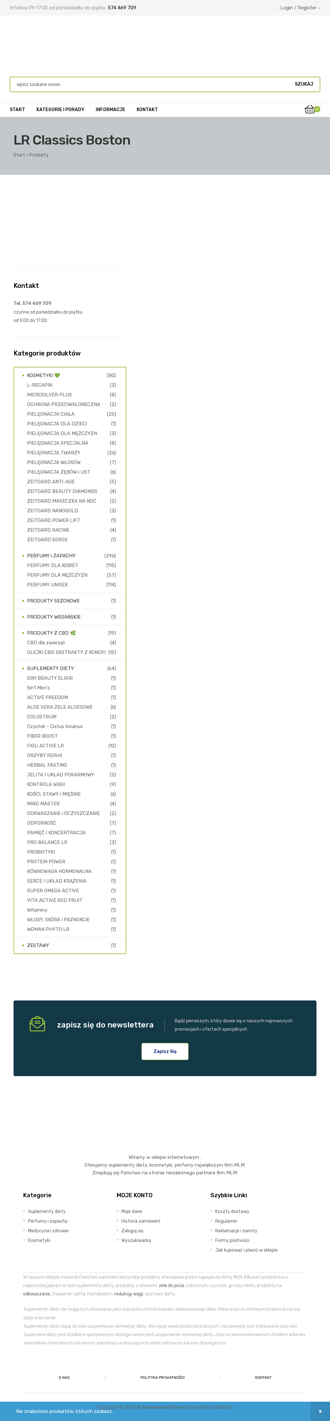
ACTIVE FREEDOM (47, 697)
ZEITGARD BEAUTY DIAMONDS (62, 491)
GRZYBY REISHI (44, 755)
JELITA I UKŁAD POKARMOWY (60, 775)
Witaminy (37, 910)
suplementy (122, 1165)
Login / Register (298, 8)
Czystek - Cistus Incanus (55, 726)
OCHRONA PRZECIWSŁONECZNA (63, 404)
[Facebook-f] (150, 1363)
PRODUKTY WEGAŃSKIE (54, 617)
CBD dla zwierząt (46, 643)
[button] (165, 1051)
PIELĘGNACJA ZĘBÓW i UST (58, 472)
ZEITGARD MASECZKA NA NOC (61, 501)
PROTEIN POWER (46, 862)
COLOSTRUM (41, 717)
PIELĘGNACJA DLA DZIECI (57, 424)
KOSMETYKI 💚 (43, 375)
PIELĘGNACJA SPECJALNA (57, 443)
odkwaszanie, (37, 1293)
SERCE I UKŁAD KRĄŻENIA (56, 881)
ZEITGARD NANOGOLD (52, 511)
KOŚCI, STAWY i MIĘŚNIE (54, 794)
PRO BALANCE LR (47, 842)
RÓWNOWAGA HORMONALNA (59, 871)
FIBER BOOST (42, 736)
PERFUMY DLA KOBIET (52, 565)
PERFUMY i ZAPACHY (51, 556)
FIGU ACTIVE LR (45, 746)
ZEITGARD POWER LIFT (53, 520)
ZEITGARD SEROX (47, 540)
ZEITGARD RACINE (48, 530)
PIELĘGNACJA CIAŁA (50, 414)
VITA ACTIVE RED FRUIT (54, 900)
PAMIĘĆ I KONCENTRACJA (56, 833)
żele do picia (171, 1285)
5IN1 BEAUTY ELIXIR (50, 678)
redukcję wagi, (129, 1293)
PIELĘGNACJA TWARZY (53, 453)
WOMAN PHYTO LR (48, 929)
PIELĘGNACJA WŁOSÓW (54, 462)
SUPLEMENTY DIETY (50, 668)
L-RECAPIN (39, 385)
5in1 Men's (38, 688)
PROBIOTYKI (41, 852)
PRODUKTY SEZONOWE (53, 601)
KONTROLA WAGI (46, 784)
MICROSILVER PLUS (49, 395)
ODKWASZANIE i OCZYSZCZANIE (63, 813)
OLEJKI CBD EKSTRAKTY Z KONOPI (66, 652)
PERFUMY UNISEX (47, 585)
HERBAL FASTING (47, 765)
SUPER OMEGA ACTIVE (53, 891)
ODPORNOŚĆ (41, 823)
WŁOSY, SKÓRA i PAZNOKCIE (58, 920)
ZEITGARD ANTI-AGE (51, 482)
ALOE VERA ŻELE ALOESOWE (59, 707)
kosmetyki (161, 1165)
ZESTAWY (38, 945)
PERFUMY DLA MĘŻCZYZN (57, 575)
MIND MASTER (43, 804)
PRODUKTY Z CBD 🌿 (51, 633)
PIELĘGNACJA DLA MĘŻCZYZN (62, 433)
